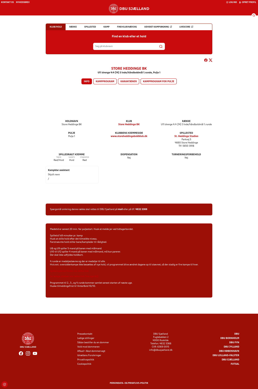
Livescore (184, 27)
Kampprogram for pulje (158, 81)
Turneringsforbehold (186, 154)
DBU (236, 334)
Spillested (186, 133)
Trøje (58, 157)
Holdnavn (71, 121)
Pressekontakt (84, 334)
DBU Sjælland (230, 360)
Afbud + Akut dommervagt (91, 351)
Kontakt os (7, 2)
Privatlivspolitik (85, 360)
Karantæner (128, 81)
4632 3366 (141, 209)
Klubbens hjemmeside (129, 133)
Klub (129, 121)
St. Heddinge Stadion (186, 136)
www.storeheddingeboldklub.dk (129, 136)
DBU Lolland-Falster (226, 355)
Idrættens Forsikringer (89, 355)
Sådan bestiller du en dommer (93, 342)
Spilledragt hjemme (72, 154)
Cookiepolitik (84, 364)
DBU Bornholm (229, 338)
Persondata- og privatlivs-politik (129, 383)
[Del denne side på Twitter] (210, 61)
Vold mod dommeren (88, 347)
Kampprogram (105, 81)
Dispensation (129, 154)
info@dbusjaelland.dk (160, 350)
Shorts (72, 157)
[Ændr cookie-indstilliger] (4, 384)
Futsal (235, 364)
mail (120, 209)
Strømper (84, 157)
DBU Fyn (234, 342)
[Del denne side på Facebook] (205, 61)
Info (86, 81)
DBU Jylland (231, 347)
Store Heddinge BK (129, 124)
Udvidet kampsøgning (156, 27)
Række (186, 121)
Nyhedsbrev (23, 2)
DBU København (229, 351)
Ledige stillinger (85, 338)
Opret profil (249, 2)
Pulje (71, 133)
